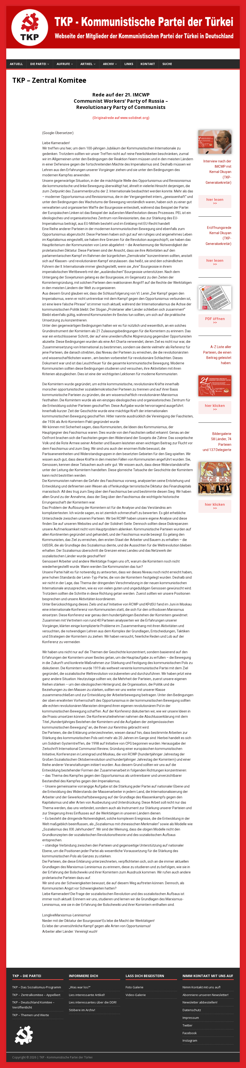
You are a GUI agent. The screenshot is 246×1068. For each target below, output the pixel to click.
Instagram (190, 1040)
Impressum (191, 1017)
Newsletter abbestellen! (200, 1002)
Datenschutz (192, 1010)
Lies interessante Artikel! (87, 995)
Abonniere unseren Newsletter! (205, 995)
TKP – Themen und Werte (30, 1015)
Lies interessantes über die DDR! (93, 1002)
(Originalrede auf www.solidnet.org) (120, 118)
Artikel (86, 64)
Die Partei (38, 64)
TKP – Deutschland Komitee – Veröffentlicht (33, 1004)
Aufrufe (63, 64)
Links (128, 64)
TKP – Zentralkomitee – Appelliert (36, 995)
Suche (167, 64)
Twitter (187, 1025)
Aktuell (16, 64)
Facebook (190, 1033)
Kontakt (148, 64)
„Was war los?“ (80, 987)
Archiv (108, 64)
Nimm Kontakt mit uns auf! (202, 987)
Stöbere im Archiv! (82, 1010)
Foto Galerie (134, 987)
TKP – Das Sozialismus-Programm (36, 987)
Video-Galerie (136, 995)
